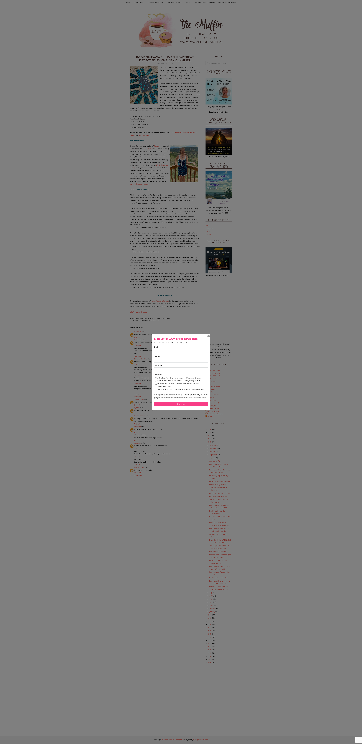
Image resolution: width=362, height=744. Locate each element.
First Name (158, 356)
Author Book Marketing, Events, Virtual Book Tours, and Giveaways (179, 378)
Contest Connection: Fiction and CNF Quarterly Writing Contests (178, 381)
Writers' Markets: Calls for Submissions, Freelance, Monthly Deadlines (180, 389)
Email (156, 347)
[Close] (208, 336)
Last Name (158, 365)
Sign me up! (181, 404)
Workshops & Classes (164, 386)
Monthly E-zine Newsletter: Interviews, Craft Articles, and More (178, 383)
